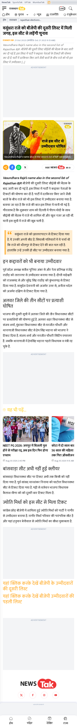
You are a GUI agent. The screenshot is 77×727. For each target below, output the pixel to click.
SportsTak (17, 2)
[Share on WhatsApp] (18, 167)
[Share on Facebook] (12, 167)
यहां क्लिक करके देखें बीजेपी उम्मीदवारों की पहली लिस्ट (38, 599)
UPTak (28, 2)
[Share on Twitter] (25, 167)
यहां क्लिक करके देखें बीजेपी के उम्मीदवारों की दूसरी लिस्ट (38, 586)
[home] (38, 684)
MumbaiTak (38, 2)
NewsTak (6, 2)
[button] (26, 429)
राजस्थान (13, 20)
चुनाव (21, 15)
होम (7, 15)
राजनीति (54, 15)
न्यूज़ (39, 15)
